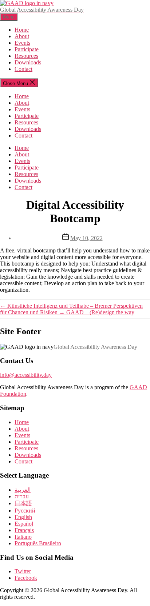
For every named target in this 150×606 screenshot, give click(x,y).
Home (22, 30)
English (23, 517)
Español (24, 524)
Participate (27, 49)
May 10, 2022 (86, 238)
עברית (22, 496)
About (22, 36)
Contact (23, 69)
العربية (23, 490)
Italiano (23, 537)
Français (24, 530)
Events (22, 43)
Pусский (25, 510)
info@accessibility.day (26, 375)
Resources (26, 56)
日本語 (23, 503)
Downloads (28, 62)
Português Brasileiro (38, 543)
